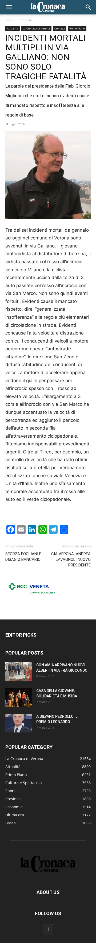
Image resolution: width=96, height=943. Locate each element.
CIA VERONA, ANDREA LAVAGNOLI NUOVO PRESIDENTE (71, 559)
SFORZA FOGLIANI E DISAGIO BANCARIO (23, 556)
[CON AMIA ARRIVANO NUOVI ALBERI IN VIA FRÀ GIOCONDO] (18, 671)
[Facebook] (48, 929)
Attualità (25, 20)
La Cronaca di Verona (36, 28)
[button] (9, 7)
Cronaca (59, 28)
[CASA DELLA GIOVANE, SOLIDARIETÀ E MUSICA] (18, 697)
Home (9, 20)
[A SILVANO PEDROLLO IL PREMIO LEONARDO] (18, 723)
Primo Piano (77, 28)
